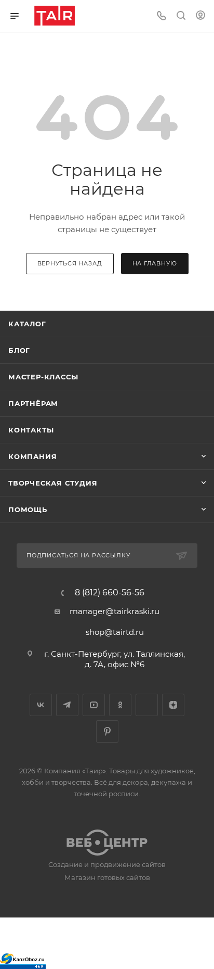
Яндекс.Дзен (173, 705)
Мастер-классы (43, 377)
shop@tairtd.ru (115, 632)
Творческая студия (53, 483)
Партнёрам (33, 403)
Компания (32, 456)
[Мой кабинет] (200, 16)
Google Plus (147, 705)
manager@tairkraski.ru (114, 611)
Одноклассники (120, 705)
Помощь (27, 509)
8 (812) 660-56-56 (109, 593)
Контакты (31, 430)
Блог (19, 350)
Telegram (67, 705)
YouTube (94, 705)
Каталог (27, 324)
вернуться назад (69, 263)
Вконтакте (41, 705)
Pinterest (107, 731)
